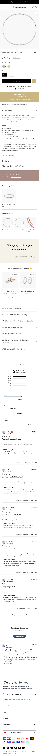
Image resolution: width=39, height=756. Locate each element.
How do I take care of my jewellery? (15, 315)
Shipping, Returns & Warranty (14, 166)
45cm (11, 75)
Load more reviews (19, 616)
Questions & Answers (19, 628)
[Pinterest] (15, 748)
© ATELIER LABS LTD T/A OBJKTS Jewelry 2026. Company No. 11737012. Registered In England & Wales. (19, 752)
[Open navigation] (2, 7)
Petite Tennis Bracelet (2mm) (9, 204)
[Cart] (36, 7)
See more (19, 413)
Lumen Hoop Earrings (27, 291)
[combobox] (30, 425)
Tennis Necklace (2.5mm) (19, 229)
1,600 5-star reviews (16, 177)
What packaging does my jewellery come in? (17, 321)
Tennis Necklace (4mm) (7, 229)
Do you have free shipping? (11, 308)
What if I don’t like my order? (12, 334)
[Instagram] (8, 748)
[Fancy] (23, 748)
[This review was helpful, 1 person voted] (32, 608)
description (7, 110)
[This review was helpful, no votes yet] (32, 463)
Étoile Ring (10, 291)
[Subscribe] (34, 694)
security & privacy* (26, 699)
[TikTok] (11, 748)
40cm (4, 75)
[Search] (33, 7)
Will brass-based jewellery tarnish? (14, 349)
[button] (34, 81)
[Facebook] (4, 748)
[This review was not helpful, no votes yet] (35, 463)
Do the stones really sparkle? (12, 327)
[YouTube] (19, 748)
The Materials (8, 155)
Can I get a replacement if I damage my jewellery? (16, 341)
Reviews (5, 161)
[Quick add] (14, 200)
